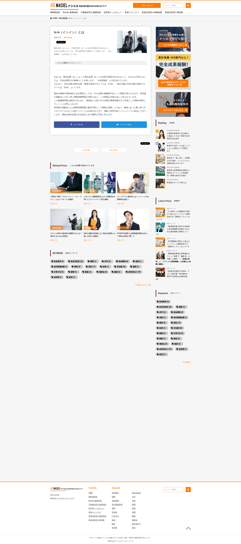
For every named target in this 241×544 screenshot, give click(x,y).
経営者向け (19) (134, 272)
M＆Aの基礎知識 (70, 12)
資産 (134, 501)
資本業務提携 (117, 505)
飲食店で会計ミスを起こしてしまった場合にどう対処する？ (178, 148)
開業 (113, 497)
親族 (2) (88, 272)
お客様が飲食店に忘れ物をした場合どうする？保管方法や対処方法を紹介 (178, 136)
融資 (113, 524)
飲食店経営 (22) (77, 261)
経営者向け (136, 524)
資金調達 (115, 501)
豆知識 (114, 512)
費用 (134, 505)
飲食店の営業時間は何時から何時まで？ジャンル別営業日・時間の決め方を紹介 (178, 172)
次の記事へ (86, 150)
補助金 (134, 520)
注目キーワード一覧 (144, 285)
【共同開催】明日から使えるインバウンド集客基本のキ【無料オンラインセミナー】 (178, 244)
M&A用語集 (55, 12)
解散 (134, 516)
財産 (134, 508)
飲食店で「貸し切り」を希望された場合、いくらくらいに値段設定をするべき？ (178, 160)
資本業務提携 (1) (60, 267)
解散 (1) (74, 272)
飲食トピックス (132, 12)
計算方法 (115, 516)
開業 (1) (93, 261)
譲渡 (134, 512)
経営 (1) (72, 277)
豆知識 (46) (121, 267)
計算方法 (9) (59, 272)
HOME (55, 18)
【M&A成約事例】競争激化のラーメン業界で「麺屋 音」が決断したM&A (173, 259)
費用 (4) (77, 267)
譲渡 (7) (136, 267)
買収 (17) (91, 267)
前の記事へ (114, 150)
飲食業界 (115, 493)
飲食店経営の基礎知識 (152, 12)
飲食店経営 (136, 493)
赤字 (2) (107, 261)
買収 (113, 508)
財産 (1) (106, 267)
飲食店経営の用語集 (174, 12)
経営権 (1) (58, 277)
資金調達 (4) (123, 261)
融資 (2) (117, 272)
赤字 (134, 497)
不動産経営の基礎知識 (91, 12)
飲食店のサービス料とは (176, 183)
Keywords (187, 362)
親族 (113, 520)
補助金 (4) (103, 272)
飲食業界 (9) (59, 261)
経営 (134, 528)
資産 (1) (138, 261)
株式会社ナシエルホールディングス (62, 498)
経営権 (114, 528)
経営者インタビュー (113, 12)
